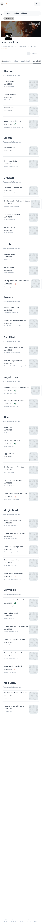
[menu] (2, 4)
